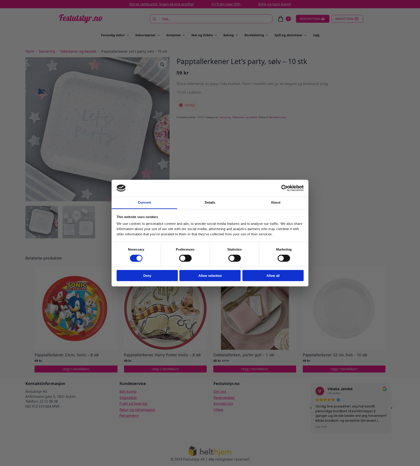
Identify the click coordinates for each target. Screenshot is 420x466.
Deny (147, 275)
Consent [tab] (144, 202)
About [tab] (275, 202)
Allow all (273, 275)
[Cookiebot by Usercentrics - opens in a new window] (284, 188)
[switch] (185, 258)
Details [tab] (210, 202)
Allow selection (210, 275)
